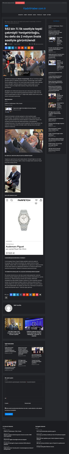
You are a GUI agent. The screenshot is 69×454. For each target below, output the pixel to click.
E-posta (7, 403)
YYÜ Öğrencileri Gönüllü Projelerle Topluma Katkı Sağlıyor (22, 362)
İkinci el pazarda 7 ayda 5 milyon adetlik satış (55, 129)
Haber (25, 14)
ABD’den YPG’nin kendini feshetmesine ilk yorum (54, 149)
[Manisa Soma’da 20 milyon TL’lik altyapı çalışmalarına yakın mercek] (52, 62)
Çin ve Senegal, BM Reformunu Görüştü (37, 355)
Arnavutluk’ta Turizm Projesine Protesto (10, 368)
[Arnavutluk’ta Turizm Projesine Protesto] (10, 363)
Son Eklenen (56, 21)
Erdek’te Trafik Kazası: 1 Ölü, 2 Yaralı (13, 103)
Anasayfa (20, 14)
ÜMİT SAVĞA (9, 44)
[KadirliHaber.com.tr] (34, 8)
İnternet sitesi (28, 403)
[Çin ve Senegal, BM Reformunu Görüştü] (37, 350)
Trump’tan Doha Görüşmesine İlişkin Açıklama (36, 362)
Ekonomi (30, 14)
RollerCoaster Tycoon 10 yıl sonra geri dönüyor (55, 144)
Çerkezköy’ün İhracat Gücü (55, 72)
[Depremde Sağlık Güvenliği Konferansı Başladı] (8, 109)
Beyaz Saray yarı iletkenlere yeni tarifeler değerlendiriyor (56, 82)
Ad (6, 398)
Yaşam (44, 14)
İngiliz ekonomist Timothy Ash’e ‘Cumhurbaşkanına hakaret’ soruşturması (10, 349)
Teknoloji (39, 14)
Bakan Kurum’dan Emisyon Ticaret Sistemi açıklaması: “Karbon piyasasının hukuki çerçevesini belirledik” (23, 351)
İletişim (49, 14)
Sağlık (34, 14)
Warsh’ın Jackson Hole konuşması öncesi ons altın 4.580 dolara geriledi (55, 32)
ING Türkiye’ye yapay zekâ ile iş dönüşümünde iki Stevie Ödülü (56, 139)
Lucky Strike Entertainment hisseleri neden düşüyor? (55, 77)
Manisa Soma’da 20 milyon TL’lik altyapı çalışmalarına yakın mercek (60, 64)
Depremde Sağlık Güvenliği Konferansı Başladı (34, 2)
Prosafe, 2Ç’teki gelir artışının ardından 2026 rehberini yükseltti (56, 49)
